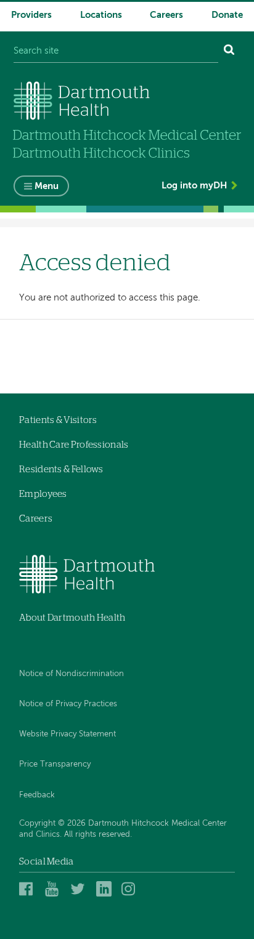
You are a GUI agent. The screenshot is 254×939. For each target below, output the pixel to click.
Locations (101, 15)
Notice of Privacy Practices (68, 704)
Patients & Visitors (58, 420)
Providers (31, 15)
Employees (43, 494)
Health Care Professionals (74, 444)
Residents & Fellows (61, 469)
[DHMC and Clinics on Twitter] (79, 888)
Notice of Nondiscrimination (71, 674)
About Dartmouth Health (72, 618)
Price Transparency (55, 764)
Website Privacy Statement (67, 734)
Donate (227, 15)
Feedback (37, 795)
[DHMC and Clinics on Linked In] (105, 888)
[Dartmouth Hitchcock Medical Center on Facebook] (28, 888)
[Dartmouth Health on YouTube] (54, 888)
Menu (47, 186)
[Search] (229, 51)
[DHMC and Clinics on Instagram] (131, 888)
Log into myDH (194, 185)
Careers (166, 15)
